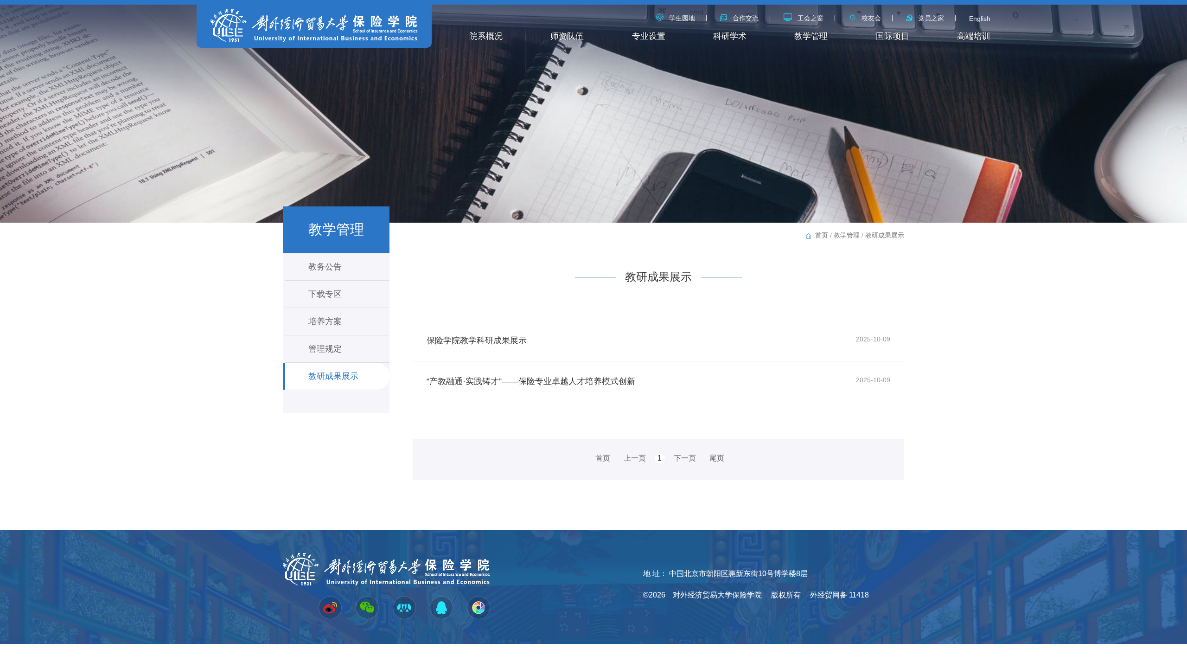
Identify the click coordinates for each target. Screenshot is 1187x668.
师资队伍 (567, 36)
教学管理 (811, 36)
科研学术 (730, 36)
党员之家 (931, 18)
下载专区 (325, 294)
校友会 (871, 18)
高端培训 (973, 36)
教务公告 (325, 266)
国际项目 (892, 36)
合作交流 (746, 18)
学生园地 (682, 18)
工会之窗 (810, 18)
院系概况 (486, 36)
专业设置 (648, 36)
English (979, 18)
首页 (821, 235)
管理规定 (325, 348)
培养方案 (325, 321)
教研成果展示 (333, 376)
